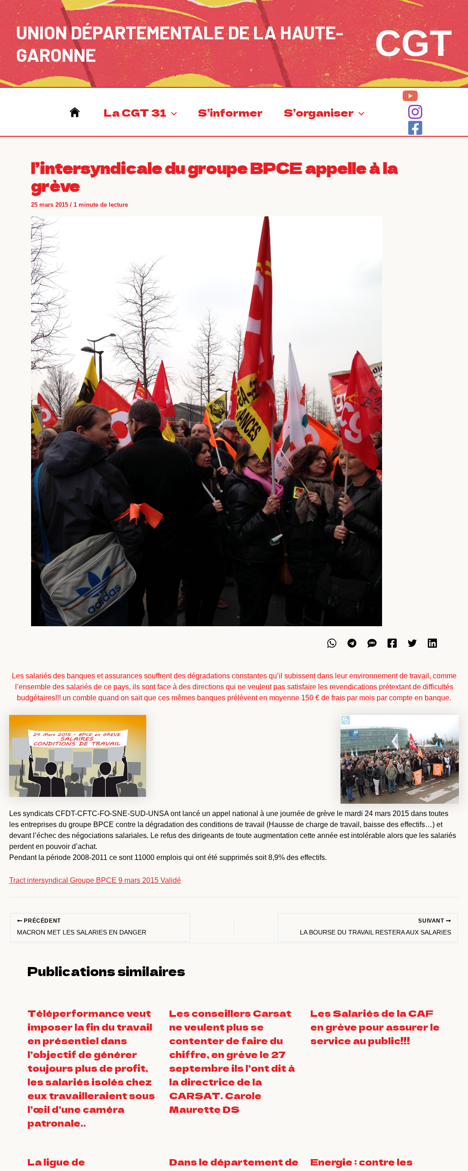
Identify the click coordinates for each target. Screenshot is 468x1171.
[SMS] (372, 643)
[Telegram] (351, 643)
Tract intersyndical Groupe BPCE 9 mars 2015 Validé (95, 880)
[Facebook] (415, 128)
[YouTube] (410, 96)
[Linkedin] (432, 643)
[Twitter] (412, 643)
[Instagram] (415, 112)
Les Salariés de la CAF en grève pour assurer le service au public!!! (375, 1026)
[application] (171, 112)
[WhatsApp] (331, 643)
